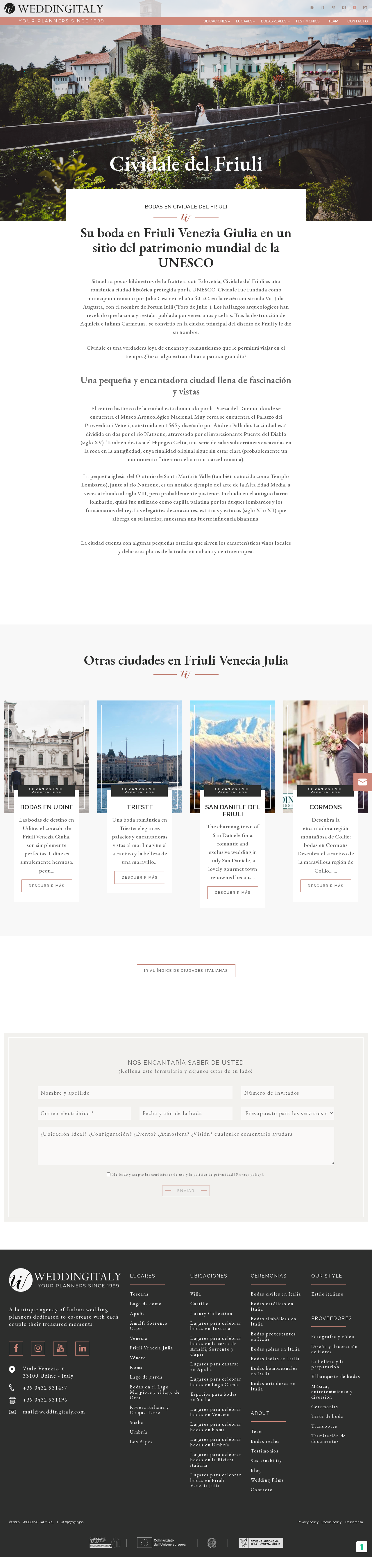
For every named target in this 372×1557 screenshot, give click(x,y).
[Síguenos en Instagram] (38, 1349)
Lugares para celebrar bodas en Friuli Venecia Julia (216, 1480)
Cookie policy (331, 1522)
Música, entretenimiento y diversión (332, 1392)
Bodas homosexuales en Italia (274, 1371)
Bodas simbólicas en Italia (273, 1321)
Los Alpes (141, 1441)
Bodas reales (273, 21)
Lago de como (146, 1303)
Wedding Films (267, 1480)
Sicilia (137, 1422)
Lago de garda (146, 1377)
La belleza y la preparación (327, 1364)
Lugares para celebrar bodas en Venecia (216, 1412)
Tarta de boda (327, 1416)
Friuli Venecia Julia (151, 1348)
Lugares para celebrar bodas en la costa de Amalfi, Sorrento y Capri (216, 1346)
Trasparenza (354, 1522)
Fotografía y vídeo (332, 1336)
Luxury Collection (211, 1313)
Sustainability (266, 1460)
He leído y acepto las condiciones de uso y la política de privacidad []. (188, 1174)
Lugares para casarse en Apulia (214, 1366)
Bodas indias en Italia (275, 1358)
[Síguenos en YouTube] (60, 1349)
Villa (195, 1294)
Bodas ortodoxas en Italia (273, 1386)
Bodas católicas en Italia (272, 1306)
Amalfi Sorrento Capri (149, 1326)
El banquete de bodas (335, 1376)
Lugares (244, 21)
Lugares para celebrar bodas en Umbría (216, 1442)
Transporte (324, 1426)
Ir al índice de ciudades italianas (186, 971)
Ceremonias (324, 1406)
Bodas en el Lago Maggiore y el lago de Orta (155, 1392)
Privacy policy (249, 1174)
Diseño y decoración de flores (334, 1349)
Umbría (139, 1432)
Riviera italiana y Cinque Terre (149, 1410)
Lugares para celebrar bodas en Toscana (216, 1326)
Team (333, 21)
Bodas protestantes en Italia (273, 1336)
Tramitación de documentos (328, 1438)
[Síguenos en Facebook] (16, 1349)
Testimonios (307, 21)
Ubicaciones (215, 21)
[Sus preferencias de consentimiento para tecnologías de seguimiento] (361, 1546)
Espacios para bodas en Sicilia (213, 1397)
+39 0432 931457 (45, 1387)
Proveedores (331, 1318)
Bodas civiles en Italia (276, 1294)
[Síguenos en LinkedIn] (82, 1349)
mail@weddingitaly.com (54, 1411)
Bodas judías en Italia (275, 1349)
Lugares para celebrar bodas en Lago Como (216, 1381)
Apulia (137, 1313)
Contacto (357, 21)
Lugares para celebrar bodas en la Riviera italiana (216, 1460)
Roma (136, 1367)
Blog (256, 1470)
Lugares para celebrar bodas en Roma (216, 1427)
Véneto (138, 1357)
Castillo (199, 1303)
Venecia (139, 1338)
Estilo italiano (327, 1294)
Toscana (139, 1294)
